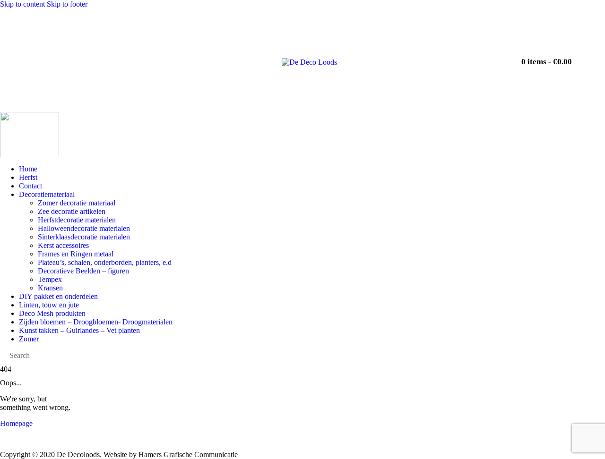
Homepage (16, 423)
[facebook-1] (406, 57)
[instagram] (432, 57)
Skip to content (22, 4)
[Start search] (484, 57)
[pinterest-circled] (459, 57)
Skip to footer (67, 4)
